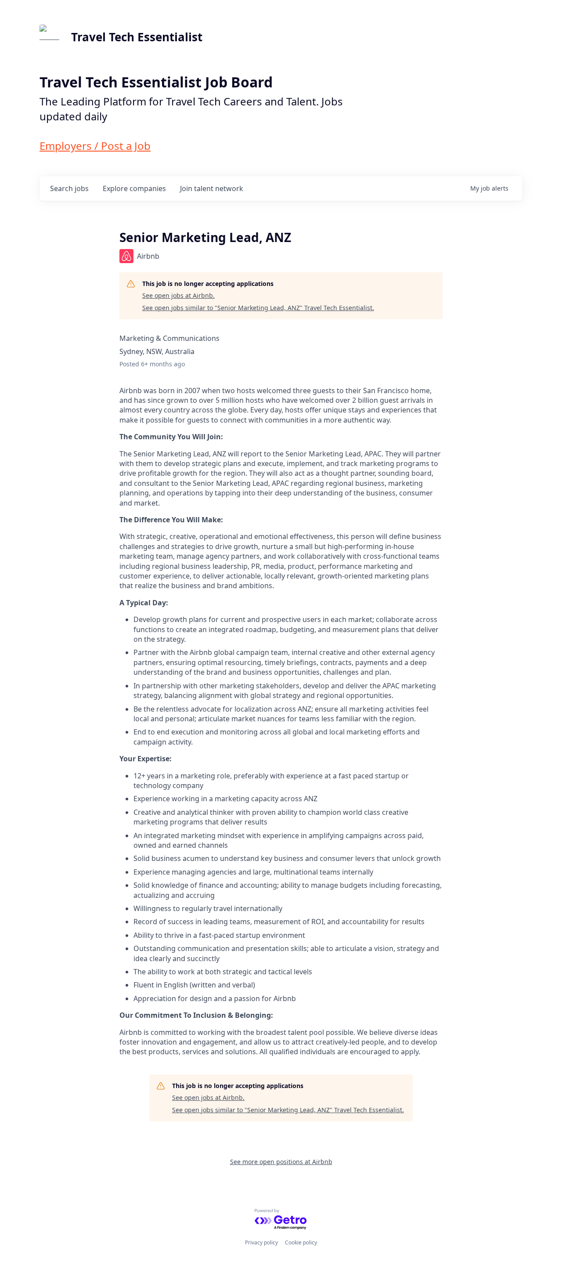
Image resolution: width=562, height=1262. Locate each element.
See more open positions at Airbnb (281, 1161)
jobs (69, 188)
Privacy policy (261, 1242)
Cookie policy (301, 1242)
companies (134, 188)
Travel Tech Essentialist (136, 37)
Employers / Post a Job (95, 145)
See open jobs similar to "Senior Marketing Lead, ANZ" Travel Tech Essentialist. (258, 308)
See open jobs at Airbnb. (178, 295)
